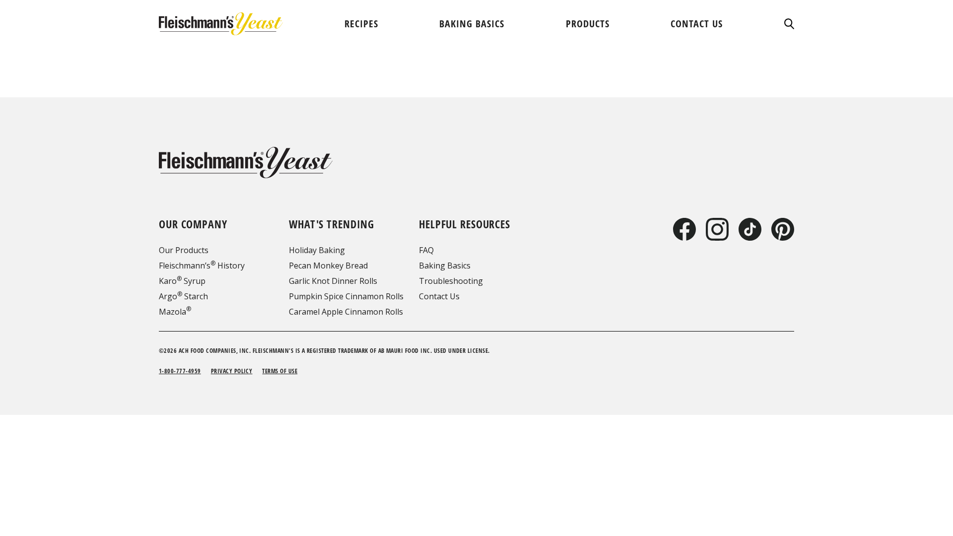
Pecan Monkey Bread (328, 265)
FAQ (426, 250)
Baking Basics (445, 265)
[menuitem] (361, 23)
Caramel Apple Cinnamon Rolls (346, 311)
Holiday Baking (317, 250)
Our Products (183, 250)
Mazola (175, 311)
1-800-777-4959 (180, 371)
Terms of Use (279, 371)
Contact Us (439, 296)
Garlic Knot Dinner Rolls (333, 280)
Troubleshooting (451, 280)
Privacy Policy (232, 371)
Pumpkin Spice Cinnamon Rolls (346, 296)
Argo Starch (183, 296)
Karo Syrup (182, 280)
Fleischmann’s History (202, 265)
